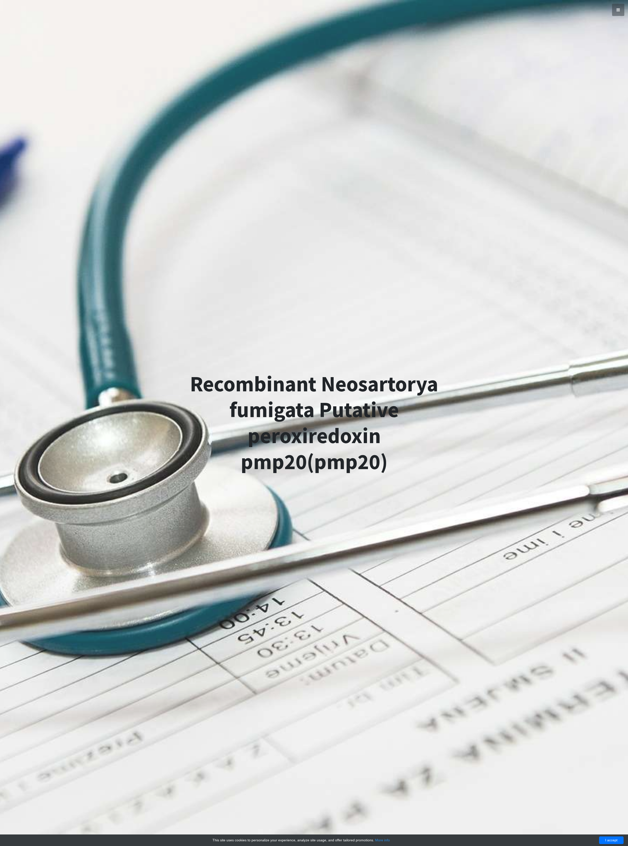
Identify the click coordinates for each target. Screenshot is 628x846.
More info (382, 840)
